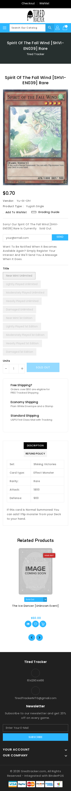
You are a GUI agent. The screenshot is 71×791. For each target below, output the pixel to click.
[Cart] (65, 28)
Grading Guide (49, 212)
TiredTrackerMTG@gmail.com (35, 698)
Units (6, 360)
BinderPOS (56, 776)
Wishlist (44, 3)
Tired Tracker (35, 54)
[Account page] (58, 28)
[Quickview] (28, 624)
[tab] (35, 445)
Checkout (28, 3)
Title (6, 268)
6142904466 (35, 680)
